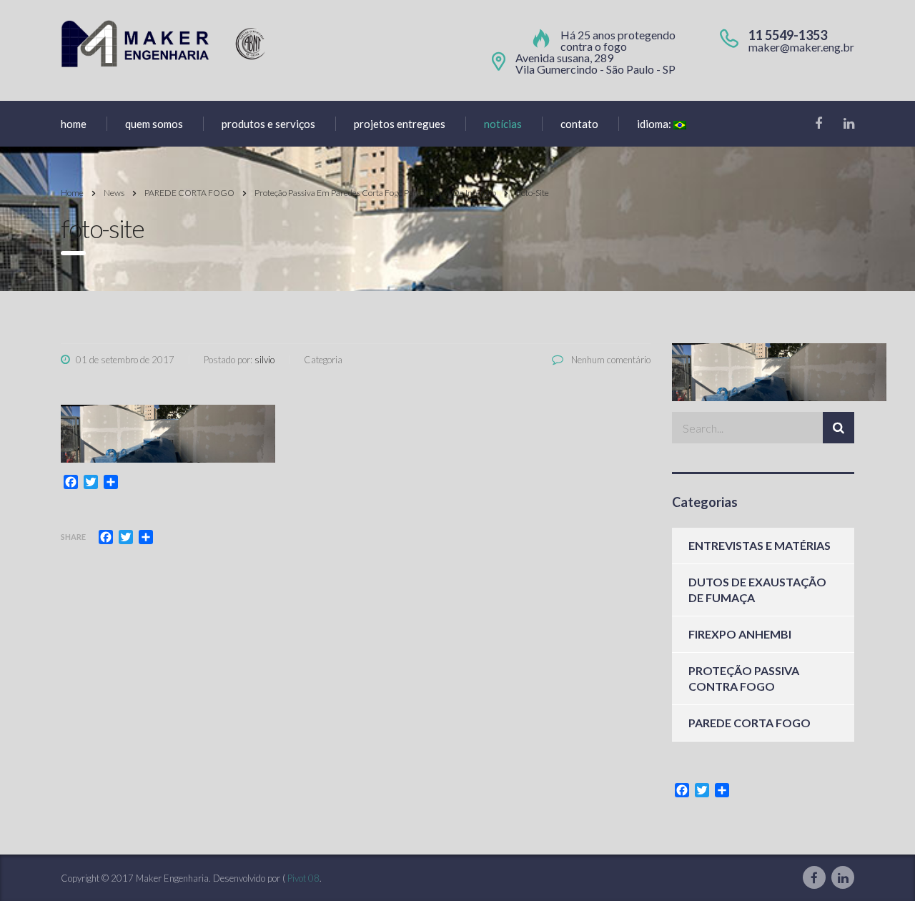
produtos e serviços (268, 123)
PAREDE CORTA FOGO (749, 722)
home (73, 123)
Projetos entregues (399, 123)
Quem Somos (154, 123)
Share (73, 536)
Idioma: (655, 123)
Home (72, 192)
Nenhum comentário (610, 359)
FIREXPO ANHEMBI (739, 634)
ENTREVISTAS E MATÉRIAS (759, 545)
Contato (579, 123)
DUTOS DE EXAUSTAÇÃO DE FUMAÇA (757, 589)
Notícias (503, 123)
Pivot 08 (303, 878)
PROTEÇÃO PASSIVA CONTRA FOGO (743, 678)
